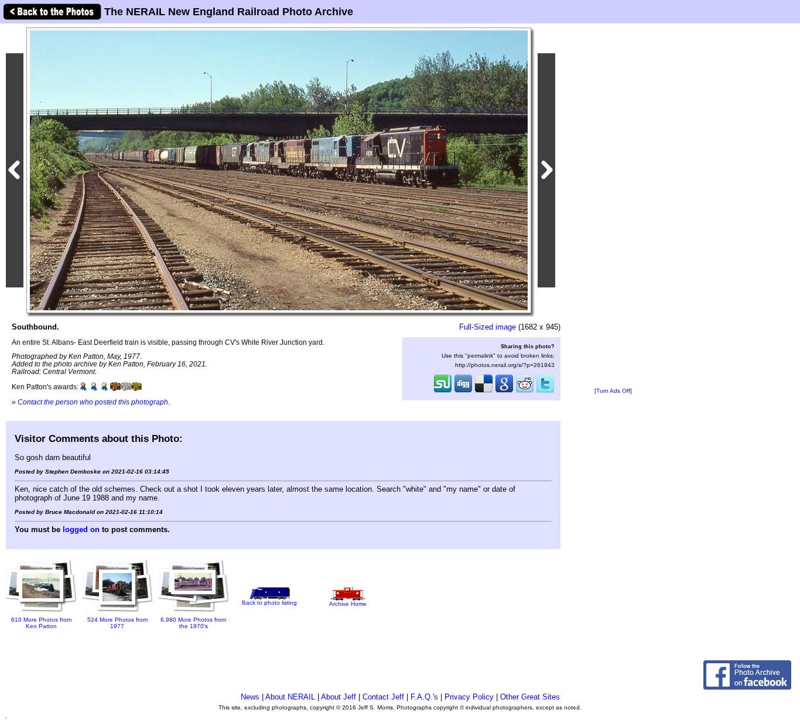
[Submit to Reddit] (524, 392)
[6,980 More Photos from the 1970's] (193, 609)
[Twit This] (545, 392)
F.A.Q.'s (424, 696)
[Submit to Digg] (463, 392)
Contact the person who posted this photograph (93, 402)
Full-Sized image (487, 327)
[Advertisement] (613, 206)
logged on (81, 529)
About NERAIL (290, 696)
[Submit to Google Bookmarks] (504, 392)
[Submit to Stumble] (442, 392)
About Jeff (338, 696)
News (250, 696)
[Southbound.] (279, 170)
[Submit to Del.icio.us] (483, 392)
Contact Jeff (383, 696)
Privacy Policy (469, 696)
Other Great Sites (530, 696)
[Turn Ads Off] (613, 391)
